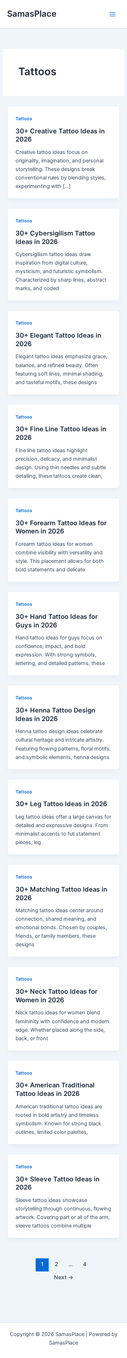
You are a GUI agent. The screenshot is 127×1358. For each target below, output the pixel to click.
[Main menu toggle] (112, 14)
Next (63, 1277)
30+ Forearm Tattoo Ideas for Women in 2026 (61, 527)
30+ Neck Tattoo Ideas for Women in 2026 (56, 995)
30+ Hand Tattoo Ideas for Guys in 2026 (57, 621)
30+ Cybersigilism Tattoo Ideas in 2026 (55, 237)
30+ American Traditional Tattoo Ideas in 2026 (55, 1089)
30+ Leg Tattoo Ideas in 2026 (61, 804)
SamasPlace (31, 14)
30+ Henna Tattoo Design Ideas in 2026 (55, 714)
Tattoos (24, 118)
